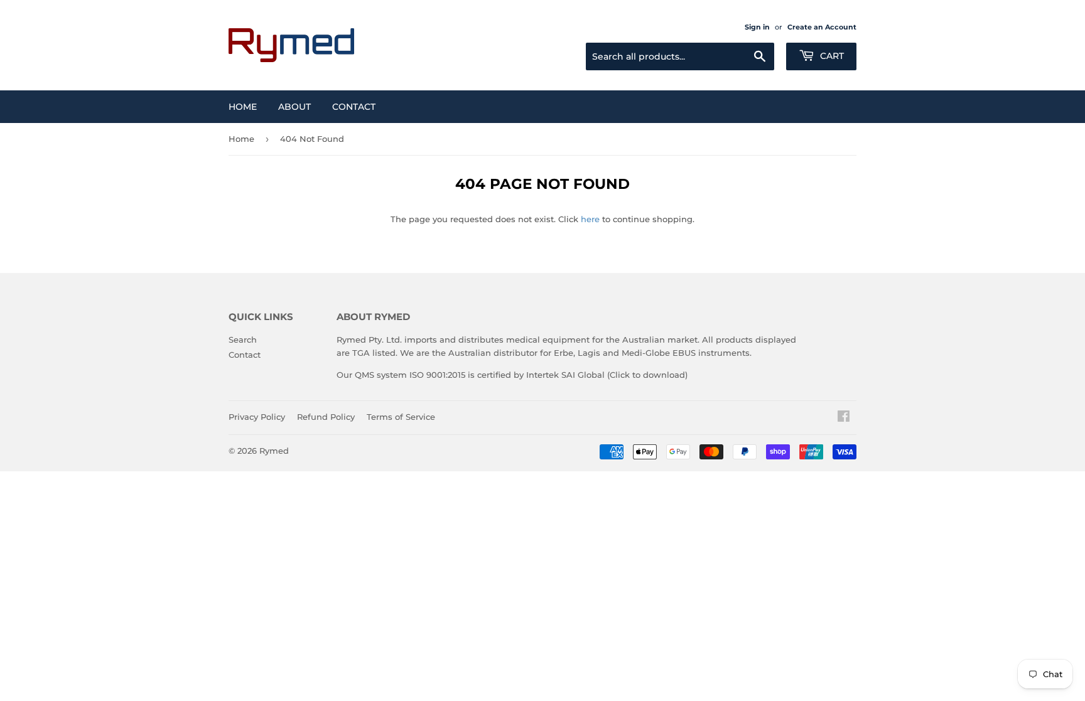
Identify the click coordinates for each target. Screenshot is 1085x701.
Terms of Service (401, 417)
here (590, 219)
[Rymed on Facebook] (843, 418)
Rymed (274, 451)
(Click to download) (647, 375)
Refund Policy (326, 417)
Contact (353, 106)
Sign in (757, 27)
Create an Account (821, 27)
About (294, 106)
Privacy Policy (257, 417)
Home (243, 106)
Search (243, 339)
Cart (831, 56)
